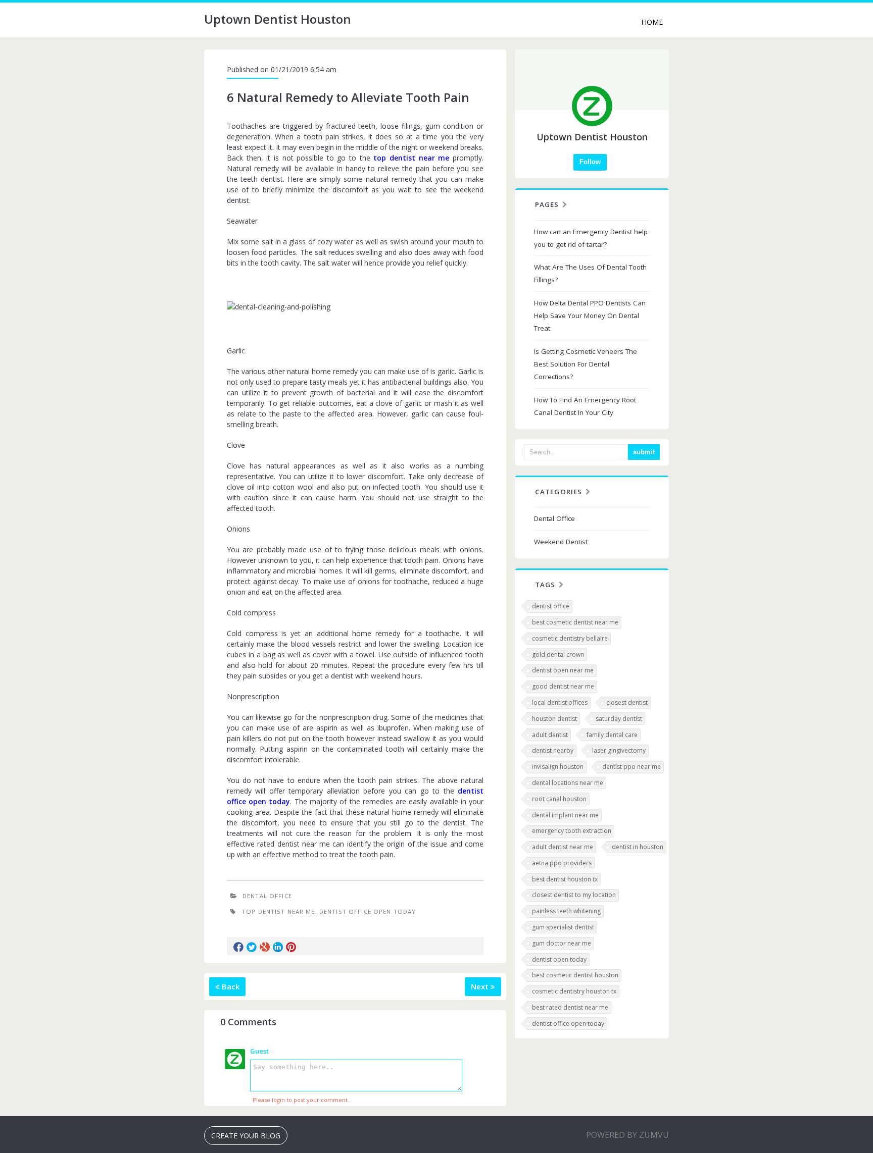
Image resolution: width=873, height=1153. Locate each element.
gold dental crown (558, 654)
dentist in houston (637, 847)
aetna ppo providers (562, 863)
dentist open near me (563, 670)
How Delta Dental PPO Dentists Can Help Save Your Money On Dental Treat (590, 315)
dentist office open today (568, 1023)
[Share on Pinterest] (291, 947)
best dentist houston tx (565, 879)
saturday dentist (619, 718)
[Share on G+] (265, 947)
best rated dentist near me (570, 1007)
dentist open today (559, 959)
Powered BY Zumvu (627, 1134)
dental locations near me (567, 782)
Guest (259, 1051)
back (229, 986)
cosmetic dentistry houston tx (574, 991)
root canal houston (559, 799)
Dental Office (267, 896)
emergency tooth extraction (571, 830)
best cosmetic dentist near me (575, 622)
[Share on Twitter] (252, 947)
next (481, 986)
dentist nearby (552, 750)
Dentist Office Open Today (367, 911)
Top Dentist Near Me (278, 911)
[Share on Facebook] (238, 947)
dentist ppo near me (631, 766)
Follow (590, 162)
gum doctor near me (561, 943)
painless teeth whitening (566, 911)
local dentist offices (560, 702)
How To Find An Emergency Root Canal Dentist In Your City (585, 406)
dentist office (550, 606)
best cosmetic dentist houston (575, 975)
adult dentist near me (562, 847)
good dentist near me (563, 686)
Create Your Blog (245, 1135)
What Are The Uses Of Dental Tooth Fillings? (590, 273)
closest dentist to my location (574, 894)
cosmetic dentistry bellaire (570, 638)
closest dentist (627, 702)
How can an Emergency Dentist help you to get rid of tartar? (591, 238)
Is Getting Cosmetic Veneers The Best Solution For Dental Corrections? (585, 364)
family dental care (612, 734)
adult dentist (550, 734)
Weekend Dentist (561, 541)
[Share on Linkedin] (278, 947)
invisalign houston (558, 766)
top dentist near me (411, 158)
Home (652, 22)
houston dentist (554, 718)
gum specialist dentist (563, 927)
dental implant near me (565, 815)
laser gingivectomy (619, 750)
